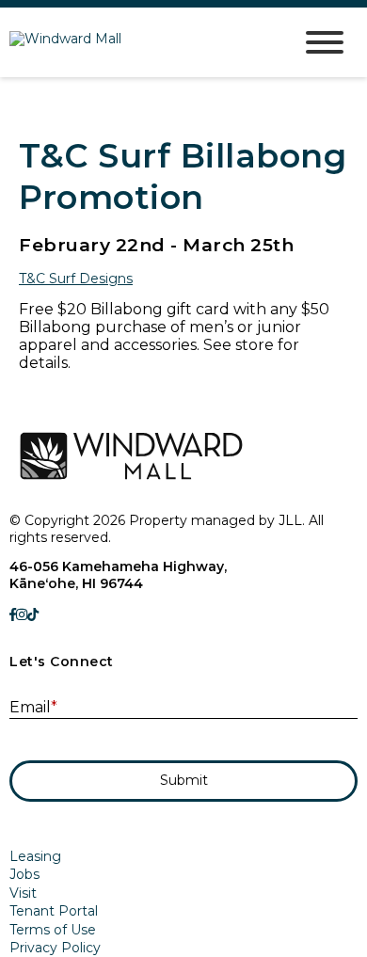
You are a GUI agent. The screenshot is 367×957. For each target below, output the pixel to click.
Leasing (35, 856)
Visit (23, 893)
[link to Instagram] (21, 614)
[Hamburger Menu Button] (325, 42)
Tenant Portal (53, 910)
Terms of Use (52, 929)
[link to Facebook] (12, 614)
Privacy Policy (55, 947)
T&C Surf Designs (76, 278)
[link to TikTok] (33, 614)
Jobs (24, 874)
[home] (136, 43)
